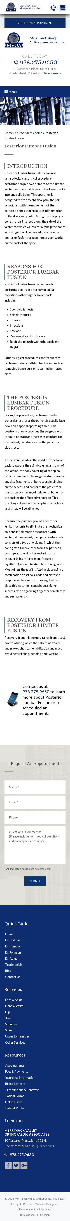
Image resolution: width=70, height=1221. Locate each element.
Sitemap (45, 1214)
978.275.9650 (38, 62)
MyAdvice (45, 1209)
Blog (8, 971)
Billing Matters (15, 1084)
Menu (12, 92)
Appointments (14, 1065)
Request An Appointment (35, 22)
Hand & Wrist (14, 1006)
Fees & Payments (16, 1071)
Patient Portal (14, 1108)
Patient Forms (14, 1096)
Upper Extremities (17, 1036)
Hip (7, 1012)
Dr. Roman (12, 958)
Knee (8, 1018)
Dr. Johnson (13, 952)
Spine (38, 133)
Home (8, 133)
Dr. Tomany (13, 946)
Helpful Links (13, 1102)
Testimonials (13, 964)
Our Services (23, 133)
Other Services (15, 1042)
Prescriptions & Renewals (22, 1090)
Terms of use (27, 1214)
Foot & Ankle (13, 1000)
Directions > (52, 73)
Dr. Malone (12, 940)
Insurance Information (20, 1077)
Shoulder (11, 1024)
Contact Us (12, 977)
